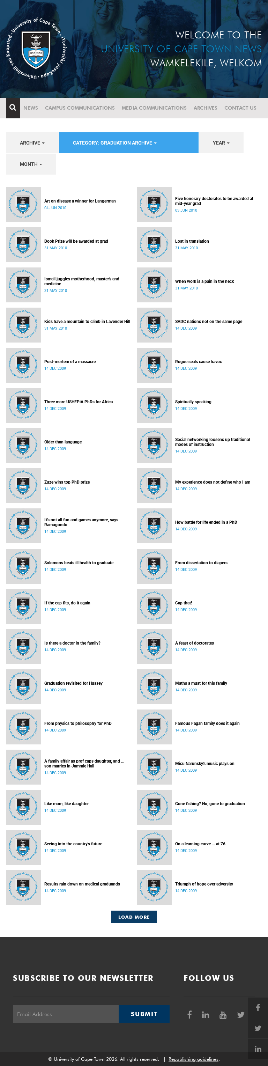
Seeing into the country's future (73, 843)
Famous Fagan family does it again (207, 723)
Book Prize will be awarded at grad (76, 241)
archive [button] (30, 143)
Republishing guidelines (193, 1059)
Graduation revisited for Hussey (73, 683)
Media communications (154, 108)
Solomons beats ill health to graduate (78, 562)
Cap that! (183, 603)
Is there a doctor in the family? (72, 643)
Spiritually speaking (193, 401)
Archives (205, 108)
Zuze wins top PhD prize (67, 482)
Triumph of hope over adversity (204, 884)
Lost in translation (192, 241)
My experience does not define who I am (212, 482)
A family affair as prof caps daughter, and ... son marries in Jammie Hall (84, 764)
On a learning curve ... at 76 (200, 843)
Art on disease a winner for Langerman (80, 201)
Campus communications (80, 108)
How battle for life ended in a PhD (206, 522)
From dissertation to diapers (201, 562)
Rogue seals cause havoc (198, 361)
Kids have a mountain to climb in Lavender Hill (87, 321)
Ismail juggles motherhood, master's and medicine (81, 281)
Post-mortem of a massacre (70, 361)
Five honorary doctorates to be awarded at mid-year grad (214, 201)
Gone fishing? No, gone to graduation (210, 803)
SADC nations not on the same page (208, 321)
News (30, 108)
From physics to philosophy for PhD (78, 723)
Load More (134, 917)
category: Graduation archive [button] (113, 143)
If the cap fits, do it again (67, 603)
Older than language (63, 442)
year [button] (219, 143)
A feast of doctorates (194, 643)
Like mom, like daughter (66, 803)
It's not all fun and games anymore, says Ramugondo (81, 522)
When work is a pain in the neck (204, 281)
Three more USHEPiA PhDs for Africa (78, 401)
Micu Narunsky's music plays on (204, 763)
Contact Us (240, 108)
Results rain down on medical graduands (82, 884)
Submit (144, 1013)
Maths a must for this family (201, 683)
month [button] (29, 164)
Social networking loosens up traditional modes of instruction (212, 442)
